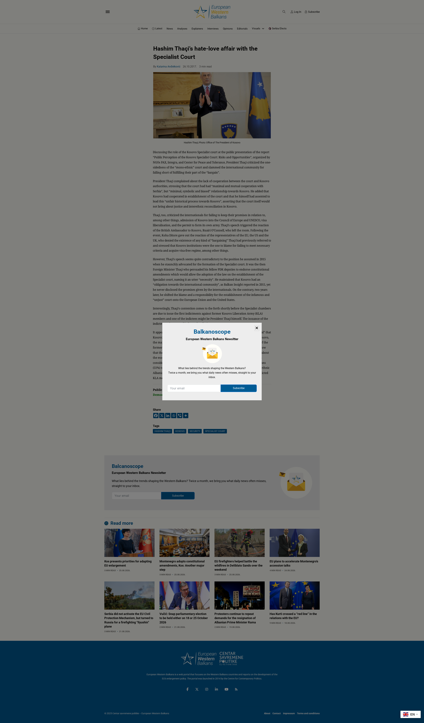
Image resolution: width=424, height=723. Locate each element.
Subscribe (238, 388)
